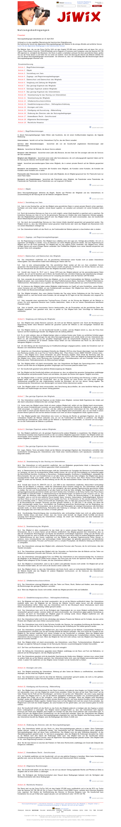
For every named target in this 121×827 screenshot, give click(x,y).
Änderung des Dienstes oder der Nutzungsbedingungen (49, 113)
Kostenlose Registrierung (84, 1)
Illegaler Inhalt (93, 803)
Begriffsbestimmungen (35, 67)
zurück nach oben (97, 127)
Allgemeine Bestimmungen (38, 119)
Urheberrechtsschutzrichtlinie (39, 101)
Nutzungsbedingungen (29, 803)
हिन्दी (62, 811)
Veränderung (67, 3)
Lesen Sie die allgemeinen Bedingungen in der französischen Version (41, 46)
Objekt (29, 70)
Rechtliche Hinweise (36, 122)
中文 (90, 810)
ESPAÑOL (59, 810)
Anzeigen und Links (35, 107)
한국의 (81, 810)
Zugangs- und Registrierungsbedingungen (43, 76)
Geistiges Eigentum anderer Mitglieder (42, 89)
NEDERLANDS (51, 810)
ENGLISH (28, 810)
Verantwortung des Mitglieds (39, 98)
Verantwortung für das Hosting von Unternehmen (47, 95)
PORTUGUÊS (67, 810)
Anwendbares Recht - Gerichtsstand (42, 116)
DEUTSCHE (35, 810)
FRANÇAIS (21, 810)
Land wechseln (64, 808)
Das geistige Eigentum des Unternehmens (43, 92)
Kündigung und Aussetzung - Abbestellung (44, 110)
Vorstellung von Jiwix (35, 73)
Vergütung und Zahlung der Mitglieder (41, 83)
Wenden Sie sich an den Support (73, 805)
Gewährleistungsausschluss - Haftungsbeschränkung (49, 104)
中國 (94, 810)
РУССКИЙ (100, 810)
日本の (86, 810)
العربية (58, 811)
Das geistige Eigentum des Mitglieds (41, 86)
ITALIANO (42, 810)
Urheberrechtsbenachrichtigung (48, 805)
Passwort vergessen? (83, 3)
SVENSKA (75, 810)
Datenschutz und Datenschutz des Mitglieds (44, 79)
